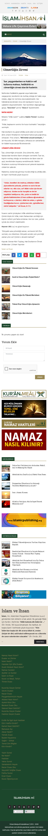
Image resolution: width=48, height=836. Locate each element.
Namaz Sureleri (8, 670)
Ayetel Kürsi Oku (8, 702)
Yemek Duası (7, 735)
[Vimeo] (33, 807)
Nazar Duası (7, 694)
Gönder (39, 377)
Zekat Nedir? (7, 732)
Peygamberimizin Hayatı (12, 696)
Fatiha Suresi (7, 773)
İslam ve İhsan (7, 249)
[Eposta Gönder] (38, 255)
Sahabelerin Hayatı (10, 764)
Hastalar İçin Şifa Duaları (12, 664)
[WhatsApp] (26, 11)
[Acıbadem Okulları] (24, 595)
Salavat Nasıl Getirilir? (11, 708)
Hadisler (5, 758)
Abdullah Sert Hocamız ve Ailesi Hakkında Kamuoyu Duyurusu (25, 570)
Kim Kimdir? (7, 746)
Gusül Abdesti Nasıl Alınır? (13, 667)
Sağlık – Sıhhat (8, 741)
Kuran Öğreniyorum (10, 779)
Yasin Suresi (7, 753)
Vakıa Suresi (7, 761)
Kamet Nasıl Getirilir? (10, 726)
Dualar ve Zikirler (9, 658)
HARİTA (23, 3)
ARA (34, 3)
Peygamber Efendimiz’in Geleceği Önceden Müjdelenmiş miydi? (26, 484)
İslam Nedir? (7, 661)
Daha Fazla (40, 642)
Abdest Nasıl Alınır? (10, 699)
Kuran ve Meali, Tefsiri (11, 679)
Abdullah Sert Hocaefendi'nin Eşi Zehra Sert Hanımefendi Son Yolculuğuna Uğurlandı (28, 562)
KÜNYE (7, 3)
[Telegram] (33, 11)
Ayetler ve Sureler (9, 673)
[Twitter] (16, 11)
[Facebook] (13, 11)
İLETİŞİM (40, 3)
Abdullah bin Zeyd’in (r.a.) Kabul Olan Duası (29, 474)
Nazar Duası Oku (9, 767)
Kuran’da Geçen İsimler (11, 688)
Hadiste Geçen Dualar (11, 714)
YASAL (29, 3)
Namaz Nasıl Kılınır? (10, 655)
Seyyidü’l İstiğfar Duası (11, 770)
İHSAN (15, 41)
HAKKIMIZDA (15, 3)
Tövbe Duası (7, 681)
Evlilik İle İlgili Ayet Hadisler (13, 720)
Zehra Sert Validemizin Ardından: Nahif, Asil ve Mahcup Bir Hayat (28, 466)
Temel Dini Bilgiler (9, 743)
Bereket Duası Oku (9, 705)
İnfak (26, 75)
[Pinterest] (30, 11)
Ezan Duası (6, 776)
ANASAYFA (7, 41)
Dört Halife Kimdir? (10, 723)
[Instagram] (20, 11)
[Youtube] (23, 11)
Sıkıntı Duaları (7, 691)
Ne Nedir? (6, 755)
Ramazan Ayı (7, 729)
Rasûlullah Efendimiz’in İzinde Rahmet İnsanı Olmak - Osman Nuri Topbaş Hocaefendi (28, 553)
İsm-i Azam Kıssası (20, 492)
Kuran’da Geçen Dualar (11, 711)
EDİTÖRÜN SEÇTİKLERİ (9, 536)
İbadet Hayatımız (9, 738)
